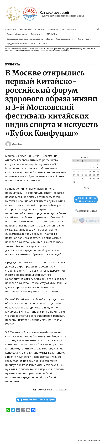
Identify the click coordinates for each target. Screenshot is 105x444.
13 (86, 171)
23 (98, 175)
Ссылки (43, 44)
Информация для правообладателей (25, 39)
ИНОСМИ (50, 34)
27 (86, 178)
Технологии (26, 29)
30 (98, 178)
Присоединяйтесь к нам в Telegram (37, 400)
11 (78, 171)
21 (90, 175)
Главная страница (12, 49)
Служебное (83, 39)
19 (82, 175)
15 (94, 171)
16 (98, 171)
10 (74, 171)
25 (78, 178)
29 (94, 178)
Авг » (87, 188)
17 (74, 175)
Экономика (10, 29)
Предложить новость (17, 44)
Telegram (35, 34)
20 (86, 175)
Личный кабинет (64, 39)
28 (90, 178)
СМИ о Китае (67, 29)
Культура (39, 29)
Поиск (49, 39)
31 (74, 182)
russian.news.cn (57, 389)
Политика (53, 29)
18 (78, 175)
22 (94, 175)
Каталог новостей (54, 13)
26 (82, 178)
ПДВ (33, 44)
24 (74, 178)
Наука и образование (17, 34)
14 (90, 171)
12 (82, 171)
